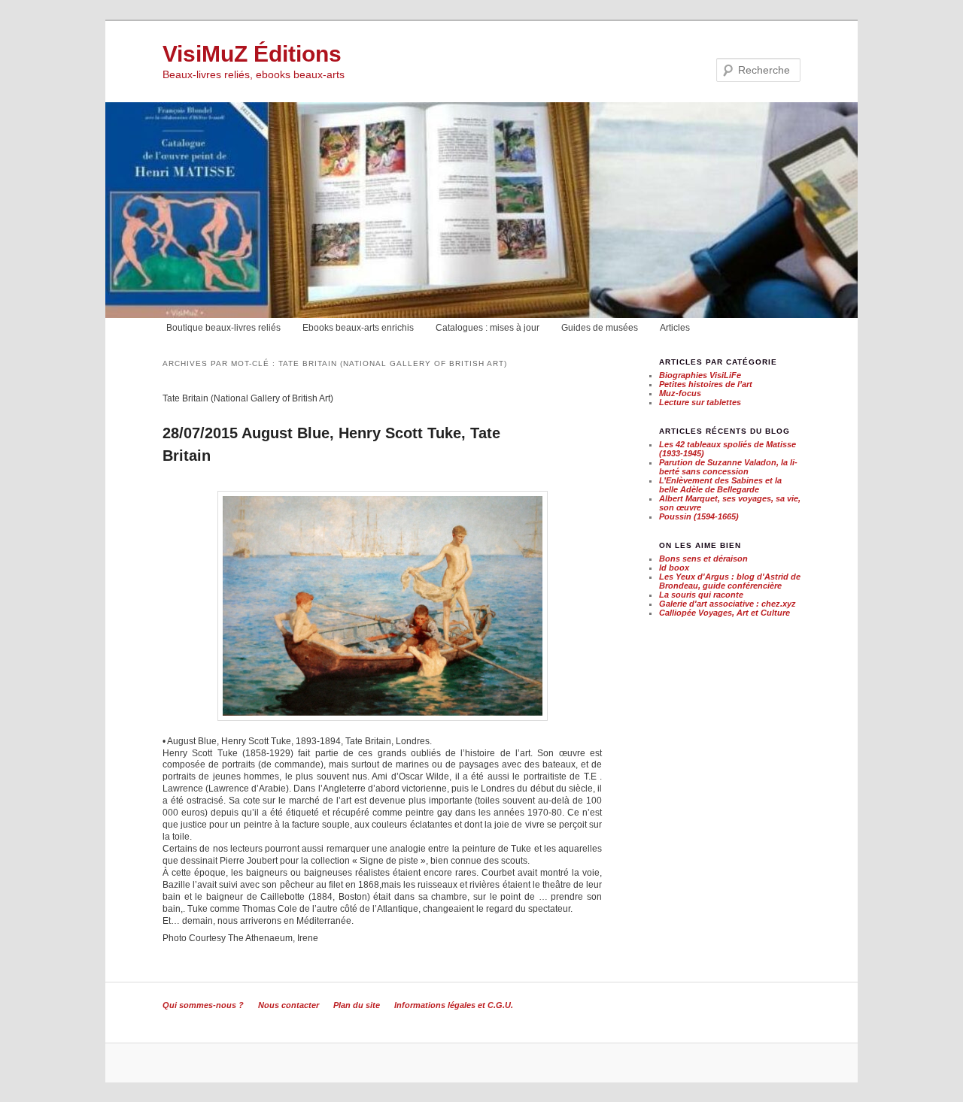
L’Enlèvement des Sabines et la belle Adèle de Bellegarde (720, 485)
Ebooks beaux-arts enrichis (358, 327)
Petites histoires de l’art (705, 384)
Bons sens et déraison (703, 558)
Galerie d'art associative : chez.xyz (727, 603)
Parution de (728, 467)
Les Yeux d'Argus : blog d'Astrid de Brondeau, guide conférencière (729, 581)
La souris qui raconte (701, 594)
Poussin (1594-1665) (699, 516)
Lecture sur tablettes (700, 402)
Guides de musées (599, 327)
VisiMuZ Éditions (252, 53)
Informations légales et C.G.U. (453, 1005)
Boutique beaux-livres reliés (223, 327)
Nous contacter (288, 1005)
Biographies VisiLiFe (700, 375)
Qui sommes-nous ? (203, 1005)
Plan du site (356, 1005)
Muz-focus (680, 393)
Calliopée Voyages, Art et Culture (724, 612)
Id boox (674, 567)
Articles (675, 327)
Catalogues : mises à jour (487, 327)
